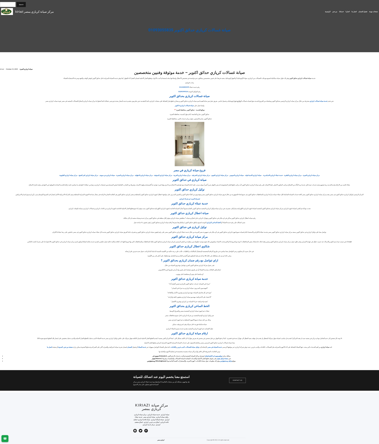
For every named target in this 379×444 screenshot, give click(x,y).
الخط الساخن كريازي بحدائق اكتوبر (189, 306)
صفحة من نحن (68, 347)
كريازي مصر (160, 440)
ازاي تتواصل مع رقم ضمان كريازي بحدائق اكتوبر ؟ (189, 260)
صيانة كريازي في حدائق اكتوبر (189, 180)
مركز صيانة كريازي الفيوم (219, 175)
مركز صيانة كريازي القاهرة (293, 175)
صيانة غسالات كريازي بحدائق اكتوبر (189, 96)
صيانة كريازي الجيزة (26, 69)
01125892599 (184, 87)
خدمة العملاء (142, 347)
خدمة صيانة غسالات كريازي (318, 101)
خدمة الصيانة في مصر (215, 347)
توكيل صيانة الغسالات (192, 347)
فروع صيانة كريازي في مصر (189, 170)
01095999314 (183, 91)
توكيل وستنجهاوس (226, 361)
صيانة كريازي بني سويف (107, 175)
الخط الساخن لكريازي (214, 222)
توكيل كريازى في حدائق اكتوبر (189, 227)
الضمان (129, 347)
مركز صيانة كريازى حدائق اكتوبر (189, 237)
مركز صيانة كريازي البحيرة (125, 175)
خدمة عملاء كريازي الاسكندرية (273, 175)
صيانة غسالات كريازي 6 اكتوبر (184, 105)
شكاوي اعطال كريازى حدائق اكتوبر (189, 246)
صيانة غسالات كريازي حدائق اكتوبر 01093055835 (189, 30)
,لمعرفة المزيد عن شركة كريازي (189, 199)
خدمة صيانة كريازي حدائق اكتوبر (189, 279)
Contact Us (237, 380)
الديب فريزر (181, 347)
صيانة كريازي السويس (236, 175)
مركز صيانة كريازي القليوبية (68, 175)
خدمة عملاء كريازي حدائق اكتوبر (189, 204)
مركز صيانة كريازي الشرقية (201, 175)
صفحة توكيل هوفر (222, 358)
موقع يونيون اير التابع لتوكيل (213, 356)
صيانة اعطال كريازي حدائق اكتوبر (189, 213)
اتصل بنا (49, 347)
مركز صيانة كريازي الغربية (182, 175)
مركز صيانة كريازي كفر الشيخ (88, 175)
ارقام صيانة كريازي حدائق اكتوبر (189, 333)
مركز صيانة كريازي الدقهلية (144, 175)
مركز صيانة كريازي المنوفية (163, 175)
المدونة (60, 347)
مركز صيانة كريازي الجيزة (311, 175)
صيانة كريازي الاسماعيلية (253, 175)
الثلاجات (173, 347)
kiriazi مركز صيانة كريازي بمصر (34, 11)
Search (21, 4)
